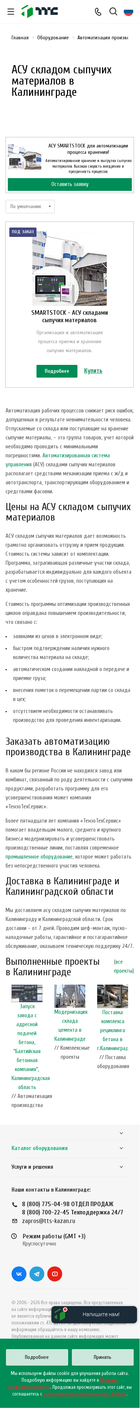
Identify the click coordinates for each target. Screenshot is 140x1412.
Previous (9, 1049)
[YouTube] (54, 1273)
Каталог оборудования (40, 1148)
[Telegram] (36, 1273)
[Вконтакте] (19, 1273)
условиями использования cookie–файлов (84, 1394)
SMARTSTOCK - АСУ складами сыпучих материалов (69, 316)
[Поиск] (113, 12)
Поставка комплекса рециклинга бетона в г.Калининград (113, 1030)
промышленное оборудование (39, 857)
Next (130, 1049)
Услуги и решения (32, 1167)
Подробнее (57, 371)
